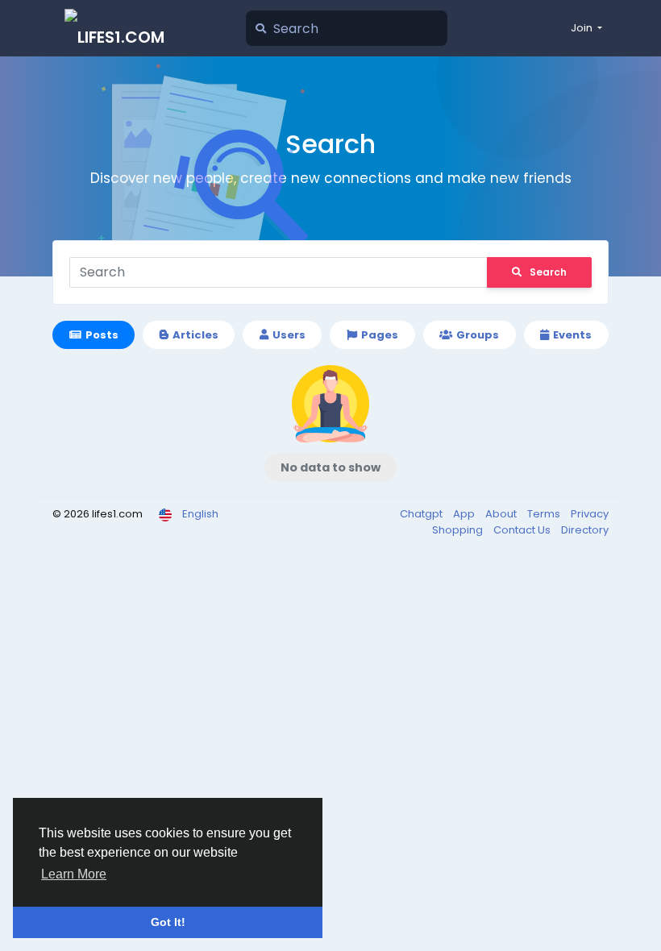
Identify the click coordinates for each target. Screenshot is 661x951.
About (502, 513)
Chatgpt (422, 513)
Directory (585, 530)
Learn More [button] (73, 874)
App (465, 513)
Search (548, 272)
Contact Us (523, 530)
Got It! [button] (168, 922)
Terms (545, 513)
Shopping (458, 530)
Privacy (590, 513)
